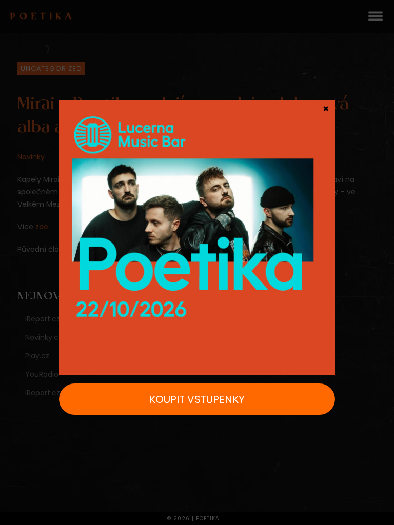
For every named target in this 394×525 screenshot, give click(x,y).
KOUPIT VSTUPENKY (197, 399)
